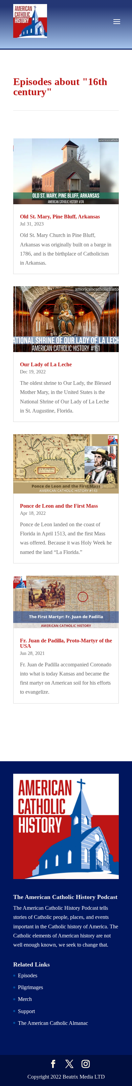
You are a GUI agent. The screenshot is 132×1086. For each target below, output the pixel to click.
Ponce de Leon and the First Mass (59, 506)
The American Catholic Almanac (53, 1023)
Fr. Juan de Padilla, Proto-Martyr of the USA (66, 643)
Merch (25, 999)
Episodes (27, 975)
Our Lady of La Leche (46, 364)
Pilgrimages (30, 987)
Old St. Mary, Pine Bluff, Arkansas (60, 216)
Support (26, 1011)
